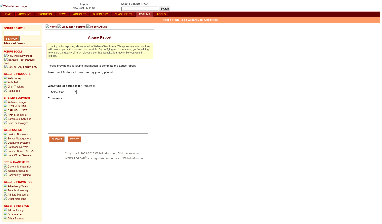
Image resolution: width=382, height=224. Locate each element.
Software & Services (19, 118)
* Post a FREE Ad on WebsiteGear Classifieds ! (190, 19)
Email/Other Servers (19, 155)
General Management (20, 166)
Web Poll (13, 82)
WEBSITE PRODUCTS (17, 73)
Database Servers (18, 146)
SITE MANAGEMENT (16, 162)
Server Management (19, 138)
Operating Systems (19, 142)
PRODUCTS (45, 14)
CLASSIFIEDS (123, 14)
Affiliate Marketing (18, 194)
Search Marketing (18, 190)
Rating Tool (14, 90)
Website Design (17, 102)
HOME (8, 14)
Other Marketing (17, 198)
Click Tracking (16, 86)
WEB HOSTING (13, 130)
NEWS (62, 14)
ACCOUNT (24, 14)
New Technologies (18, 123)
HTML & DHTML (17, 106)
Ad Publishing (15, 210)
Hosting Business (18, 134)
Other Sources (16, 218)
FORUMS (144, 14)
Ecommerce (14, 214)
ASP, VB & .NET (17, 110)
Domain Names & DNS (21, 151)
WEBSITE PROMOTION (18, 181)
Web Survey (15, 78)
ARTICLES (79, 14)
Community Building (19, 174)
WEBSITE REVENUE (16, 205)
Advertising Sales (18, 186)
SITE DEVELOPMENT (17, 97)
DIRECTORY (100, 14)
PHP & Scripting (17, 114)
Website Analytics (18, 170)
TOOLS (161, 14)
